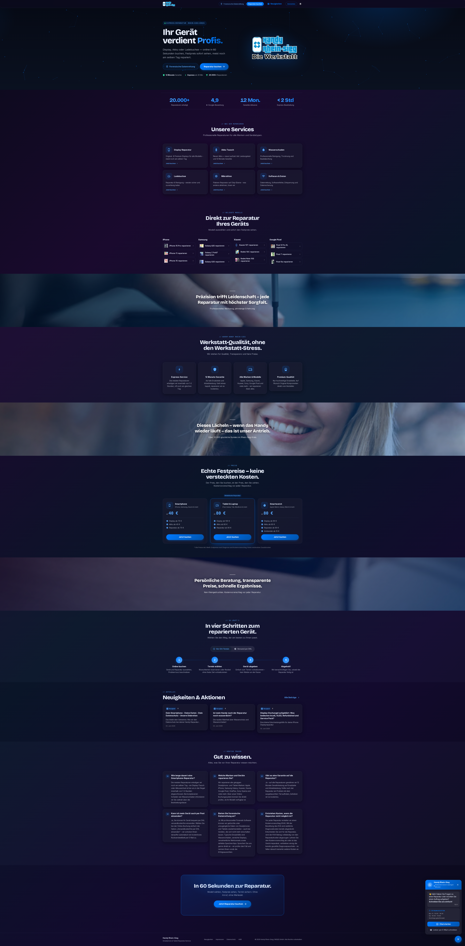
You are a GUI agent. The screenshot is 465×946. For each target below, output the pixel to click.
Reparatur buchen (255, 4)
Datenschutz (231, 939)
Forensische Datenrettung (234, 4)
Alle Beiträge (290, 697)
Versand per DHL (244, 649)
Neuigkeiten (276, 4)
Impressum (220, 939)
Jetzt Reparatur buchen (231, 904)
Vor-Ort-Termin (222, 649)
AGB (240, 939)
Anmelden (291, 4)
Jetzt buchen (185, 537)
